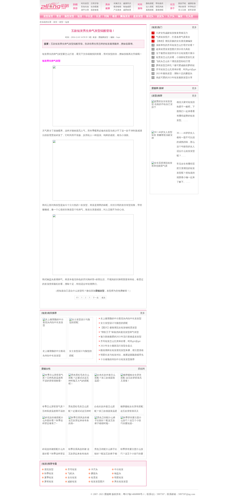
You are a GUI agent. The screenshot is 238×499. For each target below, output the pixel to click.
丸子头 (171, 16)
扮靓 (75, 4)
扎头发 (189, 16)
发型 (61, 22)
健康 (107, 8)
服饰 (140, 8)
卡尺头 (94, 469)
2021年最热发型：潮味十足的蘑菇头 (174, 73)
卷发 (114, 16)
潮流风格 (159, 7)
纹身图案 (95, 7)
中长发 (89, 16)
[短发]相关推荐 (49, 313)
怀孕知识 (192, 7)
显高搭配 (150, 10)
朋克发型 (48, 469)
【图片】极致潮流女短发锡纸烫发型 (119, 327)
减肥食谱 (127, 10)
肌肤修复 (95, 10)
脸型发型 (69, 16)
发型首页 (48, 16)
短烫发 (94, 477)
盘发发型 (138, 16)
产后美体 (117, 10)
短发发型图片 (98, 481)
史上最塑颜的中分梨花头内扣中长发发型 (121, 318)
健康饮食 (192, 3)
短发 (79, 16)
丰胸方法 (117, 3)
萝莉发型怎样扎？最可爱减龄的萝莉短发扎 (175, 65)
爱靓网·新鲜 (158, 88)
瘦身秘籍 (117, 7)
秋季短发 (48, 473)
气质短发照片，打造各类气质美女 (173, 37)
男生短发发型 (121, 481)
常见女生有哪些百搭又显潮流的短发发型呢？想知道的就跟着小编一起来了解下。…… (186, 173)
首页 (55, 22)
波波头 (160, 16)
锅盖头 (117, 473)
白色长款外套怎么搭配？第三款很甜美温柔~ (105, 411)
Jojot (118, 37)
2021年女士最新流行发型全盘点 (116, 346)
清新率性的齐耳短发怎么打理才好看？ (175, 45)
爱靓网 (141, 369)
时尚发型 (85, 3)
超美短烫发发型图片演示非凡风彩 (173, 49)
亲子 (172, 8)
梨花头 (149, 16)
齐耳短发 (72, 469)
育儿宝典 (182, 10)
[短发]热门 (157, 27)
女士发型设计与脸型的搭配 (114, 323)
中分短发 (118, 469)
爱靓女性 (46, 369)
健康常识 (127, 3)
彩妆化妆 (85, 7)
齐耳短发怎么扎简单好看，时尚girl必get (121, 341)
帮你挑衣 (159, 3)
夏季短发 (48, 477)
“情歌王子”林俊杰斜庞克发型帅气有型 (120, 332)
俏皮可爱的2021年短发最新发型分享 (174, 77)
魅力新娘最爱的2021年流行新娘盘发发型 (121, 336)
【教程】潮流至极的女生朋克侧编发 (174, 41)
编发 (180, 16)
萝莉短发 (48, 481)
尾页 (103, 298)
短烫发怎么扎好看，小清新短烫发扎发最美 (175, 57)
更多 (142, 313)
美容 (75, 8)
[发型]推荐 (157, 95)
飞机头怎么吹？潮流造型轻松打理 (173, 61)
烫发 (58, 16)
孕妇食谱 (182, 7)
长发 (98, 16)
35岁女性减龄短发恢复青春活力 (172, 33)
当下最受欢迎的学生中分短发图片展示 (175, 53)
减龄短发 (72, 481)
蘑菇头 (94, 473)
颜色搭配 (150, 3)
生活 (172, 4)
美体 (107, 4)
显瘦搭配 (159, 10)
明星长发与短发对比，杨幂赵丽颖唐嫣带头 (122, 355)
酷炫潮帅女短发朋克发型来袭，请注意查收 (122, 350)
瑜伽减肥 (127, 7)
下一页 (96, 298)
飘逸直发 (125, 16)
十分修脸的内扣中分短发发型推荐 (118, 359)
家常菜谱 (192, 10)
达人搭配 (150, 7)
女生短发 (72, 477)
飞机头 (71, 473)
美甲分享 (85, 10)
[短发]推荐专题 (49, 464)
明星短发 (118, 477)
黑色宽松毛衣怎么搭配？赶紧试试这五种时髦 (79, 411)
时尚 (140, 4)
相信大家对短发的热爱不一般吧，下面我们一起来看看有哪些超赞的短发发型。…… (186, 111)
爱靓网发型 (103, 37)
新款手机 (182, 3)
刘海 (106, 16)
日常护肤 (95, 3)
